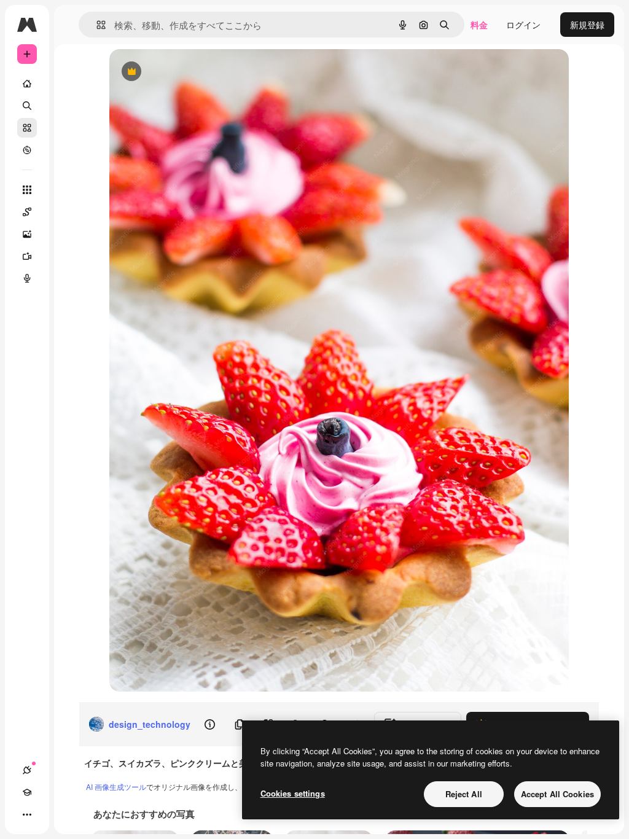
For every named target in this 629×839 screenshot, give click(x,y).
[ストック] (27, 128)
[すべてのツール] (27, 190)
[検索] (27, 105)
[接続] (27, 770)
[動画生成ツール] (27, 256)
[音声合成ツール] (27, 278)
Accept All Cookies (557, 794)
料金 (479, 24)
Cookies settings (292, 793)
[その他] (27, 814)
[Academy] (27, 792)
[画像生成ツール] (27, 234)
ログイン (523, 24)
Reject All (463, 794)
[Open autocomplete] (96, 24)
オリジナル (194, 72)
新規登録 (587, 24)
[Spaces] (27, 212)
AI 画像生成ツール (116, 786)
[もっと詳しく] (27, 150)
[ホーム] (27, 83)
